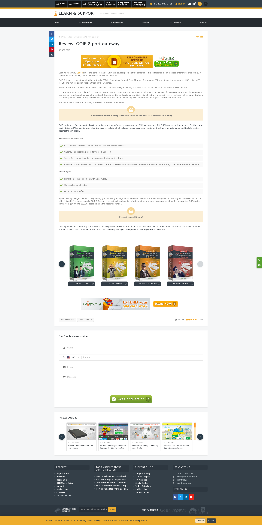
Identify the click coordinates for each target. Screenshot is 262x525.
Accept (211, 521)
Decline (200, 521)
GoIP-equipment (85, 320)
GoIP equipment (66, 125)
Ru (205, 3)
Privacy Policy (140, 520)
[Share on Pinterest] (51, 49)
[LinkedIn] (186, 497)
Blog (70, 37)
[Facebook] (175, 497)
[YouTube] (191, 497)
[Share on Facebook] (51, 34)
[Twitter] (180, 497)
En (200, 3)
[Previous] (62, 264)
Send (112, 509)
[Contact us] (259, 265)
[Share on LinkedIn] (51, 44)
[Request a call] (259, 260)
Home (63, 37)
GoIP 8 (79, 73)
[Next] (200, 437)
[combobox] (73, 357)
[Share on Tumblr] (51, 54)
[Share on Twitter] (51, 39)
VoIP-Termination (67, 320)
